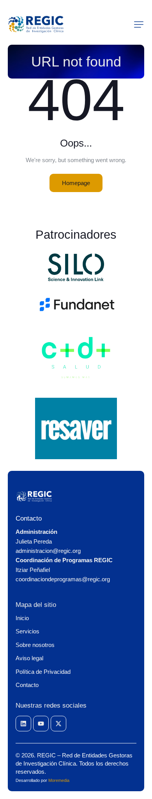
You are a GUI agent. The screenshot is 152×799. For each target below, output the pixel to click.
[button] (138, 24)
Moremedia (58, 780)
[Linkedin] (23, 723)
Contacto (29, 518)
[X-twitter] (58, 723)
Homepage (76, 183)
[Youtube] (41, 723)
